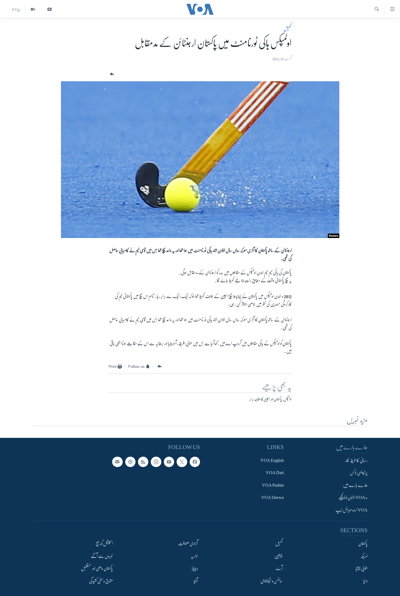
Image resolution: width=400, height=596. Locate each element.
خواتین (278, 556)
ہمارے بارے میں (355, 485)
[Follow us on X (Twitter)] (182, 462)
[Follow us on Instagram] (156, 462)
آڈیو (196, 581)
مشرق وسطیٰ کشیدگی (101, 581)
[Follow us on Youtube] (169, 462)
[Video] (32, 9)
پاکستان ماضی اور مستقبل (97, 568)
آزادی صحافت (188, 544)
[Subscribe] (117, 462)
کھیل (288, 28)
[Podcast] (130, 462)
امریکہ (364, 556)
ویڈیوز (194, 568)
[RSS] (143, 462)
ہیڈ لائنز (16, 9)
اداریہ (194, 556)
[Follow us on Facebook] (195, 462)
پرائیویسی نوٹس (359, 473)
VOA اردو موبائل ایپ (352, 510)
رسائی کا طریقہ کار (356, 460)
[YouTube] (49, 9)
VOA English (272, 460)
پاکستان (363, 544)
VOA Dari (275, 473)
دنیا (365, 581)
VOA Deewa (272, 497)
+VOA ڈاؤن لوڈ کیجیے (353, 497)
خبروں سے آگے (102, 556)
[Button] (111, 74)
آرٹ (279, 568)
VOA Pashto (273, 485)
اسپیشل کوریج (104, 544)
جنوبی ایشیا (362, 568)
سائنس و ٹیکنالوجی (271, 581)
